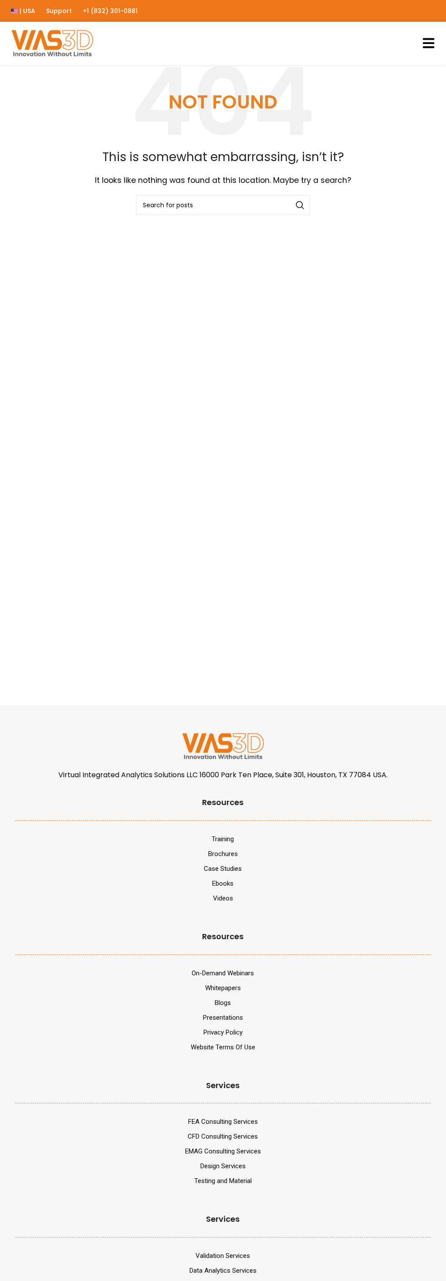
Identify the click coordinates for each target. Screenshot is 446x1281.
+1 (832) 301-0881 (110, 11)
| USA (26, 11)
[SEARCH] (300, 205)
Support (59, 11)
